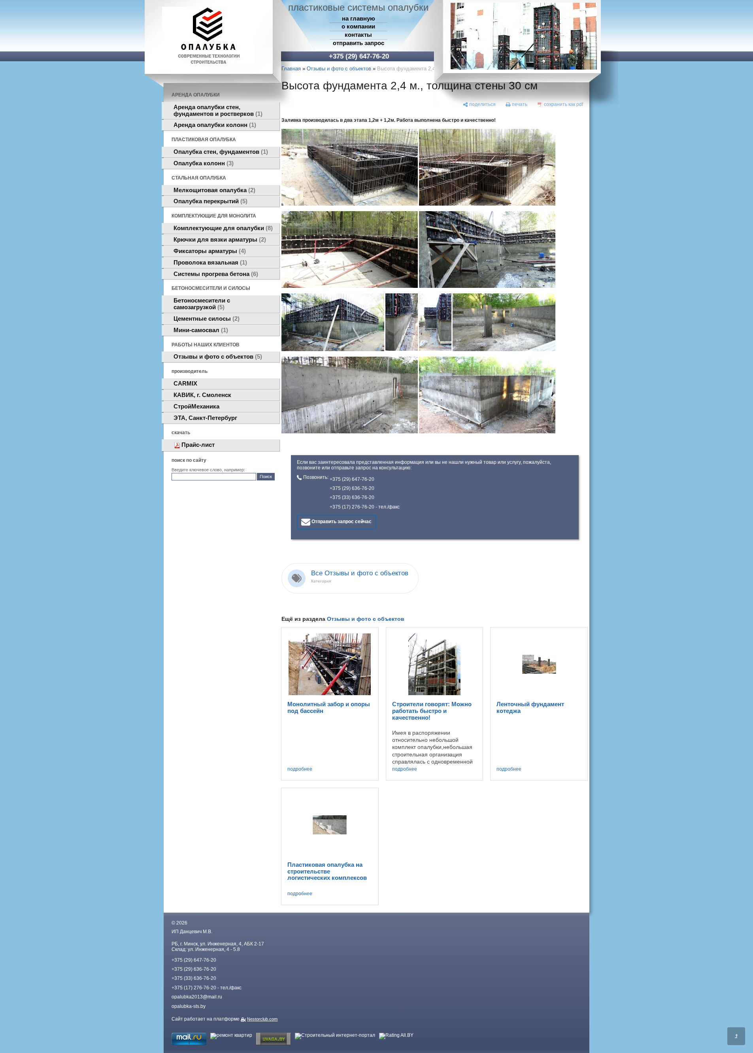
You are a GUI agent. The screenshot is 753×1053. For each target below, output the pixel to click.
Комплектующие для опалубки (222, 228)
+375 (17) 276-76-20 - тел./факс (365, 507)
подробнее (299, 769)
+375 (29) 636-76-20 (352, 488)
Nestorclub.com (262, 1019)
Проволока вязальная (209, 262)
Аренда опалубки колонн (214, 125)
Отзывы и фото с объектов (217, 357)
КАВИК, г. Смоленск (202, 395)
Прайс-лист (198, 445)
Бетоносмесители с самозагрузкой (202, 303)
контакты (358, 35)
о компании (358, 26)
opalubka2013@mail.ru (197, 997)
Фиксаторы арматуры (209, 251)
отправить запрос (358, 43)
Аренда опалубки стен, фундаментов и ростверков (217, 110)
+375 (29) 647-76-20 (352, 479)
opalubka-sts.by (189, 1006)
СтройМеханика (196, 406)
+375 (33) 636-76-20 (352, 497)
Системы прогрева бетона (215, 274)
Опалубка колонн (203, 163)
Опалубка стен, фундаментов (220, 152)
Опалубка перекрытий (209, 201)
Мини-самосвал (200, 330)
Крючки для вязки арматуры (219, 239)
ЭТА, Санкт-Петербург (205, 418)
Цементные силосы (206, 319)
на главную (358, 18)
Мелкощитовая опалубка (213, 190)
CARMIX (185, 383)
